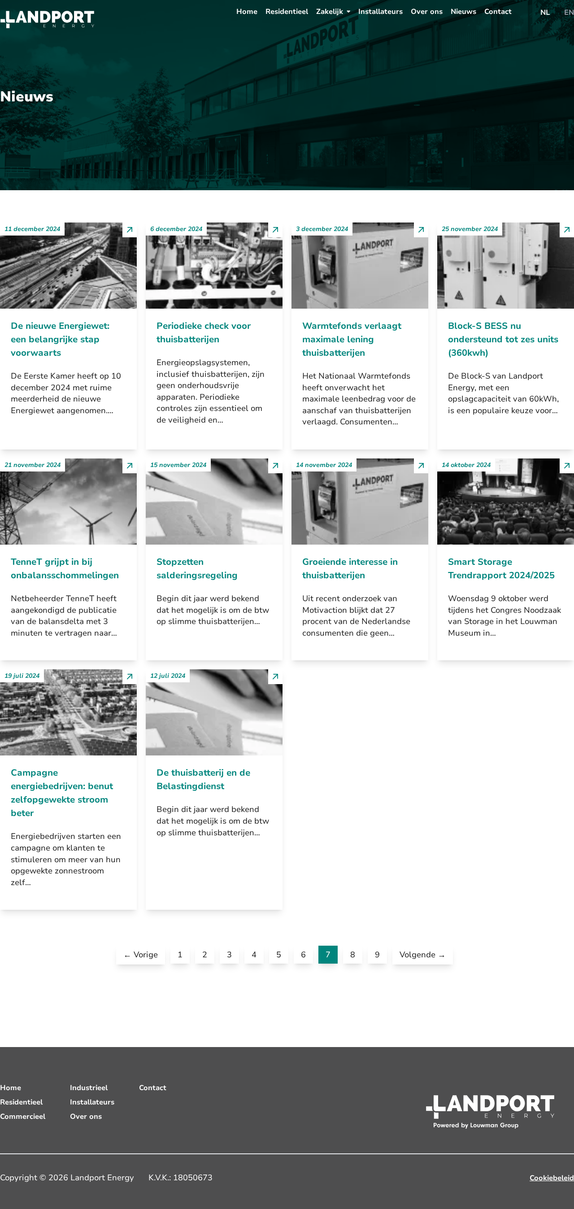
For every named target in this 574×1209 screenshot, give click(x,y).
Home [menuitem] (246, 12)
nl (545, 12)
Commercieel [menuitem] (22, 1117)
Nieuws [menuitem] (463, 12)
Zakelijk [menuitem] (329, 12)
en (569, 12)
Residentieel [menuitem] (286, 12)
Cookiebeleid (552, 1178)
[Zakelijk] (348, 11)
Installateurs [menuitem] (380, 12)
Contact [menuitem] (498, 12)
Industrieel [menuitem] (89, 1088)
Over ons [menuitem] (427, 12)
